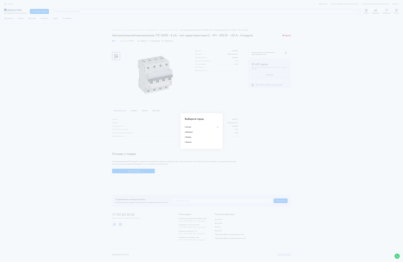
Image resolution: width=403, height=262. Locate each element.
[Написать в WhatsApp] (397, 256)
